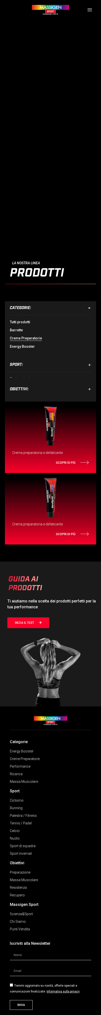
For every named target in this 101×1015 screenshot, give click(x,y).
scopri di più (66, 462)
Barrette (16, 330)
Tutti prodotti (20, 322)
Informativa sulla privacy (63, 991)
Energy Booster (22, 346)
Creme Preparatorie (26, 338)
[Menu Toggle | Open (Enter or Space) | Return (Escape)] (90, 9)
